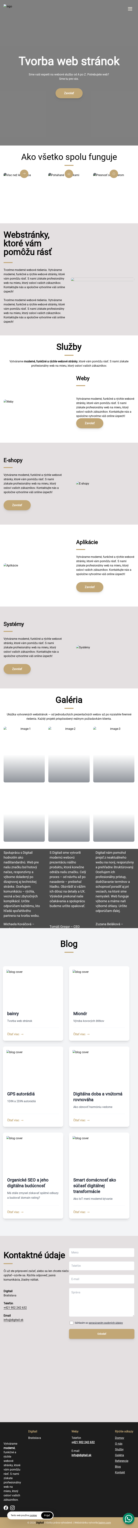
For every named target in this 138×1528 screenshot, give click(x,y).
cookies (33, 1515)
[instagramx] (12, 1508)
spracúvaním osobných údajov (106, 1322)
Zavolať (69, 93)
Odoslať (101, 1333)
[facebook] (6, 1508)
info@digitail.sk (13, 1320)
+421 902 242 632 (15, 1307)
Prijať (47, 1515)
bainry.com (104, 1522)
